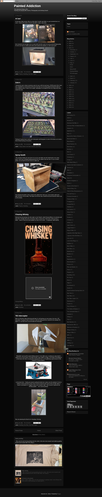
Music (68, 256)
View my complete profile (73, 34)
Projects (21, 74)
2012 (70, 102)
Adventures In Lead (74, 374)
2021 (70, 47)
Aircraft (69, 120)
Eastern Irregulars (71, 180)
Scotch (69, 288)
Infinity (68, 222)
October (72, 52)
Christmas (69, 157)
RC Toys (69, 277)
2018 (70, 89)
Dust (68, 178)
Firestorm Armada (71, 196)
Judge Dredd (70, 227)
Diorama (69, 167)
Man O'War (70, 246)
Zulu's (17, 83)
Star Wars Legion (32, 74)
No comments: (27, 71)
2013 (70, 100)
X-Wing (69, 343)
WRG (68, 340)
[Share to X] (37, 72)
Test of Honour (71, 306)
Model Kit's (70, 251)
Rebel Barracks (73, 364)
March (72, 78)
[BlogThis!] (35, 72)
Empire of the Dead (72, 186)
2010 (70, 107)
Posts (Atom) (42, 434)
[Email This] (34, 72)
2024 (70, 43)
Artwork (69, 128)
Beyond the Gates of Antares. (74, 136)
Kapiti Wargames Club (75, 370)
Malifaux (69, 243)
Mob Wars (69, 248)
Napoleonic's (70, 259)
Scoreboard (70, 285)
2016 (70, 94)
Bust (68, 151)
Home (39, 430)
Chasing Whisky (22, 214)
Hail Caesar (70, 209)
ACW (68, 117)
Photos (69, 264)
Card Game (70, 154)
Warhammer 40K (71, 324)
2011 (70, 105)
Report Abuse (71, 411)
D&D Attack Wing (71, 162)
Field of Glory (70, 188)
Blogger (59, 493)
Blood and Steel (71, 138)
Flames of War (70, 199)
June (71, 60)
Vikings (69, 316)
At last (18, 19)
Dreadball (69, 172)
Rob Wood (71, 31)
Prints (68, 269)
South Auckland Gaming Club (74, 290)
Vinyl (68, 319)
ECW (68, 183)
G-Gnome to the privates (27, 478)
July (71, 58)
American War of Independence (75, 125)
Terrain (69, 303)
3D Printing (70, 115)
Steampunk (70, 301)
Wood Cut (69, 337)
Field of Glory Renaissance (74, 191)
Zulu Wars (38, 146)
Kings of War (70, 230)
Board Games (70, 144)
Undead (69, 314)
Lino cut (69, 238)
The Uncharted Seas (72, 311)
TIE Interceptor (21, 316)
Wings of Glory (71, 329)
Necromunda (70, 261)
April (71, 76)
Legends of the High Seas (73, 233)
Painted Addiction (27, 6)
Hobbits (69, 214)
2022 (70, 45)
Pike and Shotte (71, 267)
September (73, 54)
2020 (70, 85)
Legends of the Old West (73, 235)
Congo (20, 146)
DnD (68, 170)
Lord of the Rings (71, 240)
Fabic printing (19, 438)
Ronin (68, 280)
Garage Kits (70, 204)
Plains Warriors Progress (74, 355)
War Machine (70, 322)
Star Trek (69, 293)
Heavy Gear (70, 212)
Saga (68, 282)
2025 (70, 41)
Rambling (25, 74)
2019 (70, 87)
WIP (68, 335)
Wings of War (70, 332)
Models (69, 254)
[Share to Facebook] (38, 72)
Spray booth (20, 155)
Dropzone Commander (73, 175)
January (72, 82)
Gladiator (69, 206)
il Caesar (69, 220)
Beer (68, 133)
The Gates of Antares (72, 309)
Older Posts (58, 430)
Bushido (69, 149)
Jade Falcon (70, 225)
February (72, 80)
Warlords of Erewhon (72, 327)
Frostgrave (70, 201)
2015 (70, 96)
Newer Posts (19, 430)
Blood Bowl (70, 141)
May (71, 62)
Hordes (69, 217)
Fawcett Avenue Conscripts (76, 353)
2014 (70, 98)
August (72, 56)
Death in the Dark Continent (29, 146)
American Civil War (72, 123)
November (73, 49)
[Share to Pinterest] (40, 72)
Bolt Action (69, 146)
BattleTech (69, 131)
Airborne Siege (72, 371)
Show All (85, 379)
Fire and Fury (70, 193)
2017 (70, 92)
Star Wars (26, 425)
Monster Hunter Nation (75, 358)
